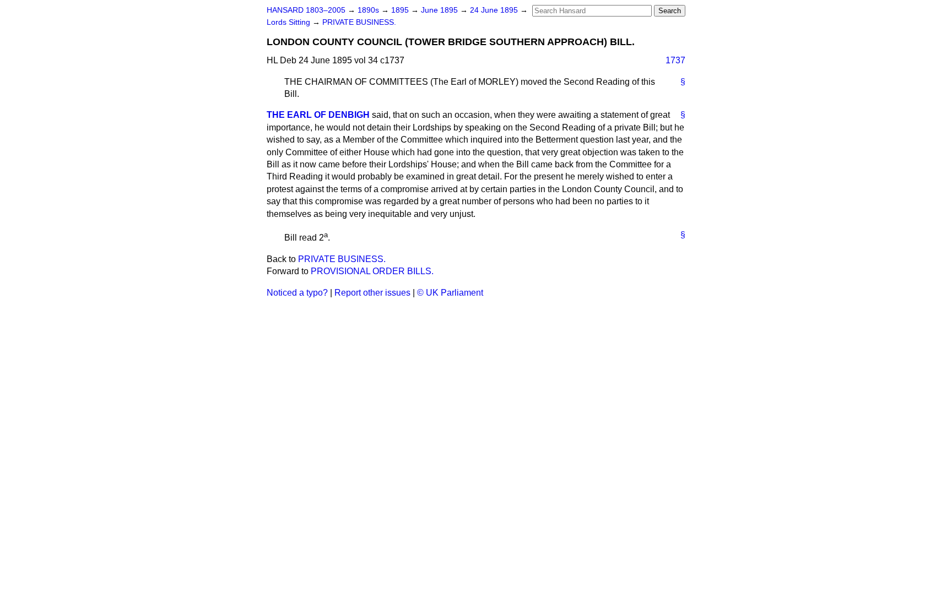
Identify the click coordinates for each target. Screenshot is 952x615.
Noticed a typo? (297, 292)
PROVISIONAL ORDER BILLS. (372, 271)
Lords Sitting (289, 22)
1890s (369, 10)
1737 (675, 60)
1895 (401, 10)
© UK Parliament (450, 292)
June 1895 (440, 10)
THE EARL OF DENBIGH (318, 114)
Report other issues (372, 292)
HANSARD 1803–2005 (306, 10)
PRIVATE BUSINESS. (359, 22)
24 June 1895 (495, 10)
